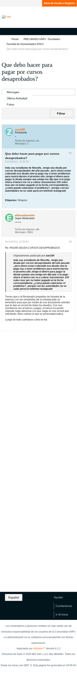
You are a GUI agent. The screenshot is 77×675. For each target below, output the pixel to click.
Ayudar (58, 597)
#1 (70, 153)
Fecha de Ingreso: (25, 140)
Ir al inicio (62, 614)
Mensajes (13, 92)
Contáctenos (64, 606)
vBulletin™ (39, 648)
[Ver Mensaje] (56, 255)
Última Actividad (17, 98)
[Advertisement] (38, 399)
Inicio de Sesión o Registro (59, 3)
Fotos (10, 104)
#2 (70, 241)
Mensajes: (20, 143)
